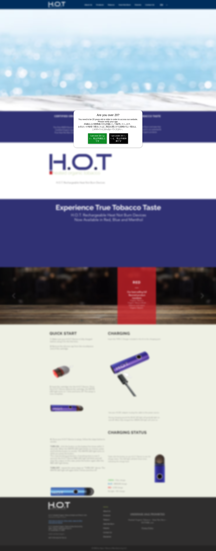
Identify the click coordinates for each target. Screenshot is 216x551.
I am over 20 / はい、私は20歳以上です (97, 138)
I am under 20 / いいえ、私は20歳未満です (118, 138)
